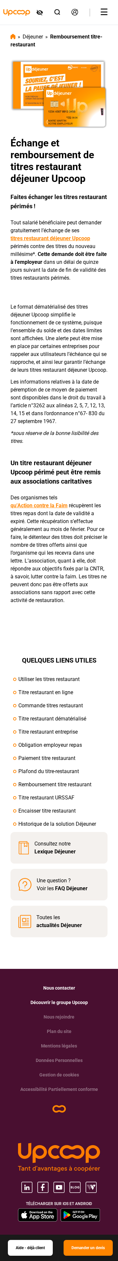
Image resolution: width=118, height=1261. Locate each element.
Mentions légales (59, 1045)
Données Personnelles (59, 1060)
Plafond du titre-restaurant (48, 771)
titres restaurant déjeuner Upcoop (50, 238)
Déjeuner (32, 37)
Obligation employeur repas (50, 745)
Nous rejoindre (59, 1017)
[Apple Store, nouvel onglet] (37, 1215)
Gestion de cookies (59, 1074)
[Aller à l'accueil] (16, 12)
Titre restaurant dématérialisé (52, 719)
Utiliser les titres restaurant (49, 679)
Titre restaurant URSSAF (46, 797)
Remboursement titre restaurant (54, 784)
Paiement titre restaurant (46, 758)
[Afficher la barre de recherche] (57, 12)
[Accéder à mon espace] (75, 12)
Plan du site (59, 1031)
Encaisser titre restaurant (47, 811)
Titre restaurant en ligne (45, 692)
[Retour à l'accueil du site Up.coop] (59, 1108)
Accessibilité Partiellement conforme (59, 1089)
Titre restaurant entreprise (48, 732)
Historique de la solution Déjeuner (57, 824)
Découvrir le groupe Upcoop (59, 1002)
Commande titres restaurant (50, 705)
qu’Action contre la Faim (39, 505)
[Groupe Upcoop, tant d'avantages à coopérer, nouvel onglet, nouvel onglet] (59, 1157)
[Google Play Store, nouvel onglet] (80, 1215)
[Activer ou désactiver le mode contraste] (40, 12)
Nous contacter (59, 988)
